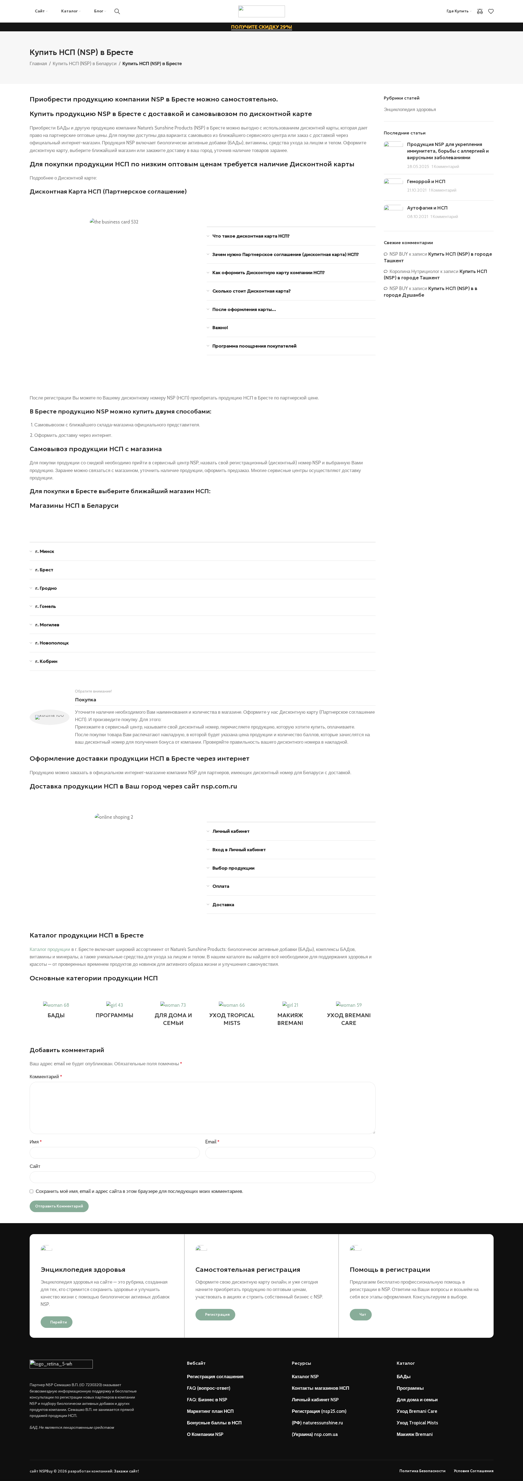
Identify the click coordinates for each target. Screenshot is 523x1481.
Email (212, 1141)
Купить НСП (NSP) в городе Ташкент (435, 274)
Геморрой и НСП (426, 181)
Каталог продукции (50, 949)
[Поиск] (117, 11)
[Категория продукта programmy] (114, 1011)
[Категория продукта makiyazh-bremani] (290, 1015)
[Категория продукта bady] (56, 1011)
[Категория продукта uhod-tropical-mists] (231, 1015)
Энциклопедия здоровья (410, 109)
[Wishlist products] (490, 11)
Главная (38, 63)
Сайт (35, 1166)
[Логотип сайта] (261, 10)
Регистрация (217, 1314)
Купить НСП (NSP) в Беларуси (85, 63)
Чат (362, 1314)
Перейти (58, 1322)
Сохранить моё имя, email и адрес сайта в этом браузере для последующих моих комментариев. (139, 1191)
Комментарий (46, 1076)
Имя (36, 1141)
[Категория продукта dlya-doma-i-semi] (173, 1015)
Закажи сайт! (126, 1471)
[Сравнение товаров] (479, 11)
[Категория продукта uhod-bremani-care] (348, 1015)
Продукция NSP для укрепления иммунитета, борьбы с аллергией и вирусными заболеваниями (448, 151)
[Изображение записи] (393, 155)
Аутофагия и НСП (427, 208)
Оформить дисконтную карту (203, 378)
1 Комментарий (445, 166)
